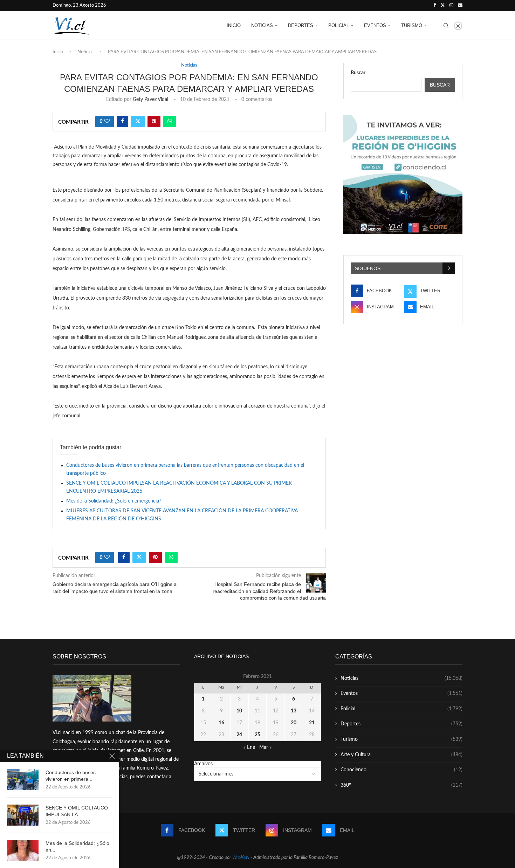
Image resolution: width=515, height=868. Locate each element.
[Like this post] (107, 121)
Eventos (375, 25)
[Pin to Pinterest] (153, 121)
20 (293, 722)
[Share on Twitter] (138, 121)
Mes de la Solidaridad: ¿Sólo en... (77, 846)
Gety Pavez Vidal (150, 99)
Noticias (262, 25)
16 (221, 722)
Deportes (300, 25)
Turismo (411, 25)
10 (239, 711)
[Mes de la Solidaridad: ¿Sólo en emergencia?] (23, 850)
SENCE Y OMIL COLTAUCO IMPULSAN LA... (77, 811)
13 (293, 711)
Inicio (234, 25)
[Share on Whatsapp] (169, 121)
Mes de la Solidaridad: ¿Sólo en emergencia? (113, 501)
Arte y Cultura (401, 754)
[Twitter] (442, 5)
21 (312, 722)
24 (239, 734)
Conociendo (401, 769)
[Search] (445, 26)
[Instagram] (451, 5)
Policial (338, 25)
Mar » (265, 747)
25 (257, 734)
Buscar (358, 72)
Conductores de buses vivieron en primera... (71, 776)
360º (401, 785)
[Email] (460, 5)
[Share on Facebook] (122, 121)
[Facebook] (434, 5)
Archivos (203, 763)
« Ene (249, 747)
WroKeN (240, 857)
